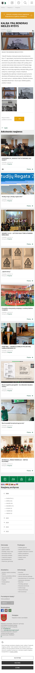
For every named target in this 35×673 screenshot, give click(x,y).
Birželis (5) (9, 501)
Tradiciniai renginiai (7, 557)
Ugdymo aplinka (6, 549)
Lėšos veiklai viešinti (7, 578)
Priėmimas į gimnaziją (7, 561)
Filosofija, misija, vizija (7, 551)
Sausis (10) (9, 513)
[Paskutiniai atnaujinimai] (18, 3)
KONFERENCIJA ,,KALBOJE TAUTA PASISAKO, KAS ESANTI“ (16, 159)
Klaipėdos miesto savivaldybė (19, 617)
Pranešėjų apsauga (23, 584)
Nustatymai (17, 658)
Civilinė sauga (21, 587)
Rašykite (4, 603)
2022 (7, 531)
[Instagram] (6, 610)
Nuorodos (20, 572)
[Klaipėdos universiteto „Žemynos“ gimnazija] (4, 2)
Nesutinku (17, 663)
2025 (7, 518)
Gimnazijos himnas (6, 553)
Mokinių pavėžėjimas (23, 553)
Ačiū (18, 119)
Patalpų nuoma (22, 557)
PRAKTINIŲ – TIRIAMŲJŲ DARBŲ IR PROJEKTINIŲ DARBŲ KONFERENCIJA (16, 347)
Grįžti (6, 128)
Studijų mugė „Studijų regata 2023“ (12, 196)
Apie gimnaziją (5, 547)
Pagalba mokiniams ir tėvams (25, 551)
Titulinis (3, 7)
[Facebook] (2, 610)
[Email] (9, 610)
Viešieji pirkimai (6, 582)
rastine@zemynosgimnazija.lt (11, 630)
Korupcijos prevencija (23, 585)
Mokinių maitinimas (23, 555)
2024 (7, 522)
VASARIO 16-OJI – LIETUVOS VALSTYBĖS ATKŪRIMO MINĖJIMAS (17, 234)
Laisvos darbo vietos (23, 574)
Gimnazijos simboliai (7, 555)
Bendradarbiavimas (6, 559)
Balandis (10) (10, 506)
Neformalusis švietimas (24, 549)
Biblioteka (20, 559)
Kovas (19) (9, 508)
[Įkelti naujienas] (12, 3)
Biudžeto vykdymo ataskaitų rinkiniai (9, 573)
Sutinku (17, 667)
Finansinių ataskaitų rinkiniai (9, 576)
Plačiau (29, 169)
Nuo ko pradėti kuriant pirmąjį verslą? (13, 423)
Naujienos (10, 7)
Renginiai (17, 7)
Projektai (4, 580)
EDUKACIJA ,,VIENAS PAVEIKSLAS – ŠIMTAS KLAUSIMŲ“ (15, 460)
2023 (7, 527)
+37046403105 (6, 628)
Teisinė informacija (23, 589)
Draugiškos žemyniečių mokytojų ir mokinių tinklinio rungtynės (17, 309)
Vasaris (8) (9, 511)
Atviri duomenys (22, 591)
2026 (7, 493)
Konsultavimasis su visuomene (26, 578)
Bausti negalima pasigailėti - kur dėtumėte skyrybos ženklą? (17, 385)
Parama (4, 584)
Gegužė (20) (9, 503)
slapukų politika (14, 651)
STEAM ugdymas (22, 547)
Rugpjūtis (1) (9, 498)
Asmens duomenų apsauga (25, 576)
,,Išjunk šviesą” (6, 271)
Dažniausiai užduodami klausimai (24, 581)
